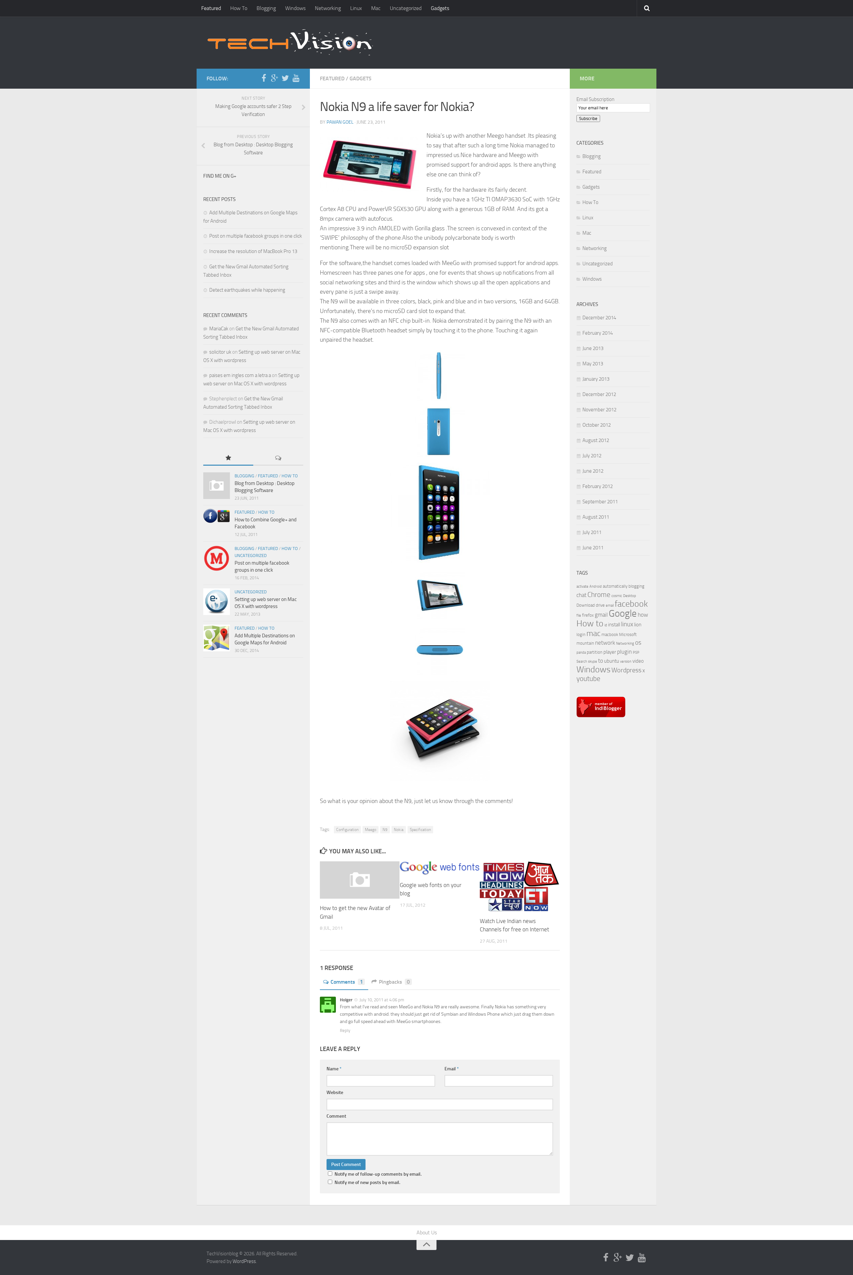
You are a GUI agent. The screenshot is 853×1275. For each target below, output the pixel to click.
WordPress (244, 1261)
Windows (295, 8)
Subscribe (588, 118)
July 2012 (591, 456)
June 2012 (592, 471)
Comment (336, 1116)
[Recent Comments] (278, 458)
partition (594, 652)
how (643, 614)
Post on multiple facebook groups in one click (255, 236)
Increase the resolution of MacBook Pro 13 (253, 251)
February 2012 (597, 486)
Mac (376, 8)
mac (593, 633)
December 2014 (599, 318)
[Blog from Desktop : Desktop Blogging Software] (216, 485)
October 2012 (596, 425)
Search (581, 661)
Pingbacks (394, 982)
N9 (385, 829)
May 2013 (592, 364)
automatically (615, 586)
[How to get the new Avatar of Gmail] (360, 880)
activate (582, 586)
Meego (370, 829)
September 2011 (600, 502)
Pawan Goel (340, 122)
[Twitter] (285, 78)
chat (581, 595)
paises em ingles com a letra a (240, 375)
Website (335, 1092)
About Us (427, 1232)
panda (581, 652)
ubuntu (611, 661)
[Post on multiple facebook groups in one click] (216, 558)
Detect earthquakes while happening (247, 290)
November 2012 (599, 410)
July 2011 (591, 532)
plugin (624, 651)
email (610, 605)
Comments (347, 982)
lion (637, 625)
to (600, 660)
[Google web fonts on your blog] (439, 868)
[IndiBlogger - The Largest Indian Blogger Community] (600, 716)
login (580, 634)
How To (238, 8)
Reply (345, 1030)
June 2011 (592, 548)
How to (589, 623)
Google (623, 613)
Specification (420, 829)
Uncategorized (406, 8)
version (625, 661)
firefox (588, 615)
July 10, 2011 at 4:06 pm (381, 999)
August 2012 (595, 440)
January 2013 (595, 379)
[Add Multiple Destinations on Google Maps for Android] (216, 638)
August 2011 (595, 517)
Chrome (598, 595)
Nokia (399, 829)
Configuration (347, 829)
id (605, 625)
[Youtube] (296, 78)
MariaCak (218, 329)
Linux (356, 8)
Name (334, 1069)
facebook (631, 604)
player (609, 652)
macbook (609, 634)
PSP (636, 652)
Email (451, 1069)
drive (600, 605)
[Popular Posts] (228, 458)
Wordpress (626, 670)
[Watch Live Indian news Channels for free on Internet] (519, 886)
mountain (585, 643)
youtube (588, 679)
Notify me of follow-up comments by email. (378, 1174)
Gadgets (440, 8)
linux (627, 624)
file (578, 615)
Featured (211, 8)
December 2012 (599, 394)
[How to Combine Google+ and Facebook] (216, 516)
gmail (601, 614)
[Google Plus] (275, 78)
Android (595, 586)
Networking (328, 8)
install (614, 625)
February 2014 (597, 333)
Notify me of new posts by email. (367, 1182)
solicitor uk (220, 352)
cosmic (616, 596)
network (605, 642)
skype (592, 661)
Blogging (266, 8)
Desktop (629, 596)
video (638, 661)
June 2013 (592, 348)
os (638, 642)
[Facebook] (264, 78)
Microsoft (628, 634)
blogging (636, 586)
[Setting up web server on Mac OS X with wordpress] (216, 601)
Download (585, 605)
